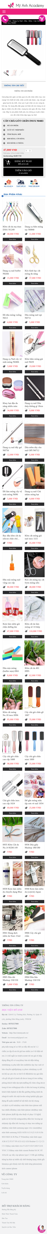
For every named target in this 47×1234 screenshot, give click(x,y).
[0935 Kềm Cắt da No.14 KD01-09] (12, 829)
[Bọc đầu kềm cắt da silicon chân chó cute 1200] (12, 520)
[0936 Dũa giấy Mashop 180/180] (34, 829)
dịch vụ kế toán (11, 1105)
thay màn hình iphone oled (23, 1110)
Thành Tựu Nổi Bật (8, 1223)
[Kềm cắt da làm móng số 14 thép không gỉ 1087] (34, 608)
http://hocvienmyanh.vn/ (18, 1033)
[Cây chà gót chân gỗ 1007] (34, 697)
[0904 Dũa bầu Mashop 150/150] (34, 961)
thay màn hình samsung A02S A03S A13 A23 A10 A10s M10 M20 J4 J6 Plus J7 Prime (22, 1132)
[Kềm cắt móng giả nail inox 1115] (34, 520)
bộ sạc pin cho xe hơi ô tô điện (17, 1074)
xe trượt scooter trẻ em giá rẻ (27, 1056)
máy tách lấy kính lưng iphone (26, 1164)
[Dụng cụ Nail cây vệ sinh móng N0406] (12, 343)
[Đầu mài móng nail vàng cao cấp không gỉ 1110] (12, 564)
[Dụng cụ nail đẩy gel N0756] (12, 432)
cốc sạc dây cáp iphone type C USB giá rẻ (22, 1155)
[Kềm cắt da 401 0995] (34, 652)
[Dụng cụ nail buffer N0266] (12, 255)
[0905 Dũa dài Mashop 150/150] (12, 961)
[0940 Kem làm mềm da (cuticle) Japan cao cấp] (34, 873)
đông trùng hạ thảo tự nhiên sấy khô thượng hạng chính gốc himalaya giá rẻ (23, 1159)
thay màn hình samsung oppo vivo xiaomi (21, 1128)
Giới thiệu (5, 1184)
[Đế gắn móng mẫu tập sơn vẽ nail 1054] (34, 785)
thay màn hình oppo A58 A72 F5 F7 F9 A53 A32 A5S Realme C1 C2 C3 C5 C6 (23, 1141)
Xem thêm (12, 239)
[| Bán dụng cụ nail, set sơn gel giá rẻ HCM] (23, 6)
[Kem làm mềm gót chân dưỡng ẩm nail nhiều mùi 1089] (12, 608)
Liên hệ (4, 1193)
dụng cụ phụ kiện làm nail (16, 1065)
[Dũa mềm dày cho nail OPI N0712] (34, 432)
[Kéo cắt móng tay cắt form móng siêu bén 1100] (34, 564)
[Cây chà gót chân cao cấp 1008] (12, 741)
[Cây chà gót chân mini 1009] (34, 741)
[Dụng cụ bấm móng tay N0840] (34, 211)
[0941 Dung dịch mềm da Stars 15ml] (12, 917)
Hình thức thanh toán (10, 1214)
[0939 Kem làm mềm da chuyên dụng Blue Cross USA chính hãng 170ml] (12, 873)
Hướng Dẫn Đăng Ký (9, 1209)
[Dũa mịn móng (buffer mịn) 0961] (12, 652)
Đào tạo (5, 1218)
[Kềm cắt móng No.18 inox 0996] (12, 697)
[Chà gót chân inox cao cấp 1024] (12, 785)
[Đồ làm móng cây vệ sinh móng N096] (12, 476)
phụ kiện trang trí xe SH (11, 1047)
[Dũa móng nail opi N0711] (34, 299)
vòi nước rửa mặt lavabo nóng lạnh (20, 1096)
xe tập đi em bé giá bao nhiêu (18, 1051)
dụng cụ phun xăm (24, 1069)
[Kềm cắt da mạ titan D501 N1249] (12, 211)
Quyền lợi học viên (9, 1227)
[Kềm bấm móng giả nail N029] (34, 343)
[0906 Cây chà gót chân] (34, 917)
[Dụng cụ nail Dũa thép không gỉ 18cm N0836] (34, 388)
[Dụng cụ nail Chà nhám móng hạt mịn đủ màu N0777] (34, 476)
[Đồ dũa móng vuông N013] (12, 299)
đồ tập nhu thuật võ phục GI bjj (26, 1114)
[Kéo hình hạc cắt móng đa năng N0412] (34, 255)
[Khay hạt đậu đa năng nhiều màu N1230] (12, 388)
